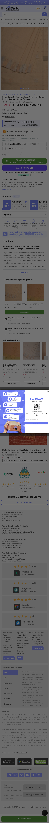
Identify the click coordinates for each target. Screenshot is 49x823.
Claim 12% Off (36, 423)
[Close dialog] (48, 391)
